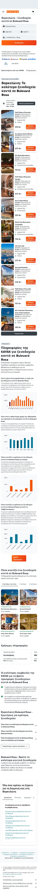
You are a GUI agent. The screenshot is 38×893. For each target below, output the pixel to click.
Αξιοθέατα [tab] (7, 797)
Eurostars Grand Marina (23, 134)
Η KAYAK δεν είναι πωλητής (13, 880)
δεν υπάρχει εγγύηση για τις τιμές (12, 874)
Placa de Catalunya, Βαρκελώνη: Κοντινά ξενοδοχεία (17, 812)
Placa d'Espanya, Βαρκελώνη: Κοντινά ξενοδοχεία (17, 817)
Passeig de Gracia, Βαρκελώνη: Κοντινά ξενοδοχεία (17, 826)
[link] (19, 558)
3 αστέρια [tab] (22, 584)
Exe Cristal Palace (21, 201)
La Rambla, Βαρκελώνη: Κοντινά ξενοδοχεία (15, 839)
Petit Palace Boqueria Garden (23, 178)
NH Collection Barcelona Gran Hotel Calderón (24, 311)
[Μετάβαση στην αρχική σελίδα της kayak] (13, 11)
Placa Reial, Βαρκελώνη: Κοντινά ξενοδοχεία (15, 822)
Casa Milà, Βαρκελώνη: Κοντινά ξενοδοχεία (19, 830)
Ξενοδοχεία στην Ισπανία (10, 854)
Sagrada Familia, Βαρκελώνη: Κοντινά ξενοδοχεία (17, 834)
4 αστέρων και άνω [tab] (9, 584)
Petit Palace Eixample (23, 112)
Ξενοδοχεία (14, 852)
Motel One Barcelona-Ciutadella (23, 223)
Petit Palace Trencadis (23, 289)
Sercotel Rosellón (21, 267)
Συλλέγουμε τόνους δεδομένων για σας (17, 883)
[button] (3, 12)
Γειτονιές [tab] (18, 797)
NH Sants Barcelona (22, 155)
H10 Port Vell (19, 246)
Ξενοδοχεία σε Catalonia (26, 854)
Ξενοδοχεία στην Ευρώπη (27, 852)
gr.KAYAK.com (5, 852)
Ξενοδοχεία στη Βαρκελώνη (18, 856)
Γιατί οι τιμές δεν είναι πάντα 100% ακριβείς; (15, 887)
